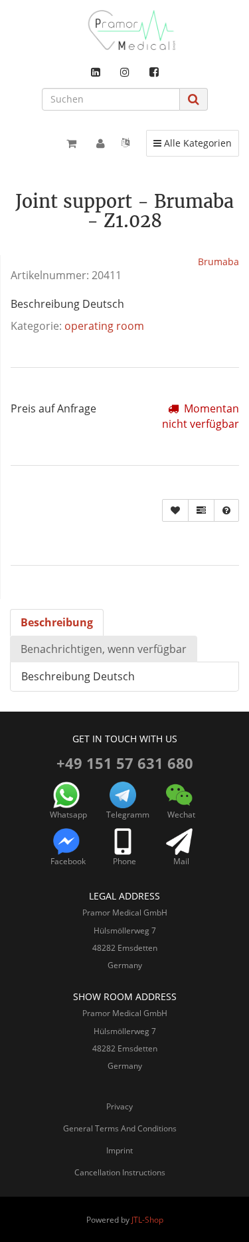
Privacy (119, 1106)
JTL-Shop (147, 1219)
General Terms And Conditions (120, 1128)
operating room (104, 325)
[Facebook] (154, 72)
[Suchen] (193, 99)
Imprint (119, 1150)
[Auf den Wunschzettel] (175, 510)
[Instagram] (124, 72)
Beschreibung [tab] (57, 622)
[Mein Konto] (100, 143)
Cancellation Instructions (119, 1172)
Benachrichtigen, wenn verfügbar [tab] (104, 649)
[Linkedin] (95, 72)
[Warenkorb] (71, 143)
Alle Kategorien (192, 142)
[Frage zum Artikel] (226, 510)
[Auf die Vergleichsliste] (201, 510)
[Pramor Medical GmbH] (124, 30)
